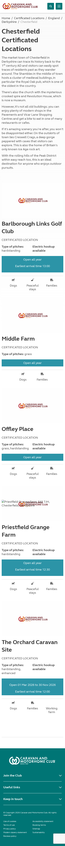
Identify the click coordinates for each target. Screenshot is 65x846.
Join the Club (12, 775)
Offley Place (17, 429)
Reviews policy (9, 836)
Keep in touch (13, 799)
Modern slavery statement (15, 832)
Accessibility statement (42, 821)
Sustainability (38, 832)
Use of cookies (9, 821)
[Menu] (59, 6)
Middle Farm (18, 338)
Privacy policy (9, 829)
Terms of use (9, 825)
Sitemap (36, 829)
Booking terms (39, 825)
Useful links (11, 787)
